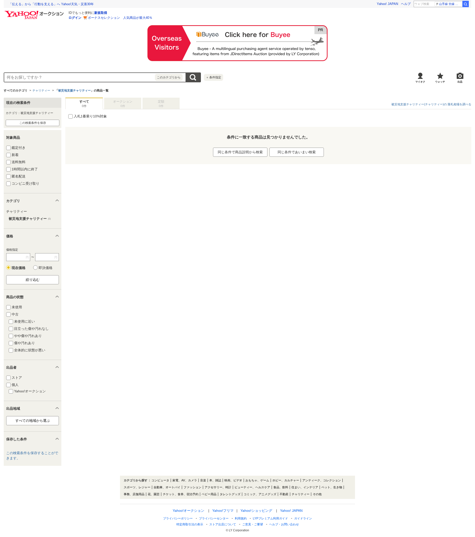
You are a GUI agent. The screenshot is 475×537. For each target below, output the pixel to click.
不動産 (284, 494)
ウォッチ (440, 81)
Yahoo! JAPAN (387, 4)
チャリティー (41, 90)
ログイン (75, 18)
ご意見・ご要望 (252, 524)
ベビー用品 (209, 494)
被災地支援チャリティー (74, 90)
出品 (459, 81)
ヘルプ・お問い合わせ (284, 524)
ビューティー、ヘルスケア (252, 487)
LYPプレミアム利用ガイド (270, 518)
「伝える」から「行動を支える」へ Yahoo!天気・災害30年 (51, 4)
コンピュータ (160, 480)
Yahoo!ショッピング (256, 511)
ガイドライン (303, 518)
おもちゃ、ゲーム (257, 480)
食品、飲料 (280, 487)
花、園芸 (154, 494)
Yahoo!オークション (188, 511)
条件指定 (213, 77)
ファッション (192, 487)
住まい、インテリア (304, 487)
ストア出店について (222, 524)
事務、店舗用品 (134, 494)
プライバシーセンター (214, 518)
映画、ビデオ (233, 480)
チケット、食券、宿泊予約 (180, 494)
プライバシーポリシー (178, 518)
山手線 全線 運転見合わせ (450, 4)
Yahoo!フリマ (223, 511)
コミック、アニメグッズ (260, 494)
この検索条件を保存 (32, 123)
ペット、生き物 (331, 487)
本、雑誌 (215, 480)
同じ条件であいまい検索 (297, 152)
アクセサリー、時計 (218, 487)
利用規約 (241, 518)
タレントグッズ (230, 494)
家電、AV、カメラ (184, 480)
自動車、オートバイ (167, 487)
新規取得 (100, 13)
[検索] (465, 4)
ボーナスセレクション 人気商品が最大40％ (120, 18)
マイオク (420, 81)
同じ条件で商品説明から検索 (240, 152)
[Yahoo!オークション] (35, 12)
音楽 (203, 480)
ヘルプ (406, 4)
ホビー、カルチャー (285, 480)
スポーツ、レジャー (137, 487)
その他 (317, 494)
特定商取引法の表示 (189, 524)
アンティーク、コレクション (321, 480)
